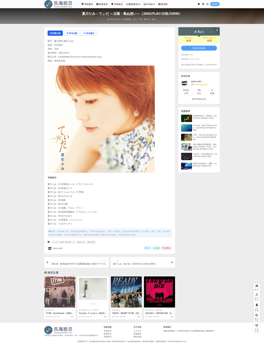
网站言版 (137, 336)
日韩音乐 (118, 4)
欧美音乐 (103, 4)
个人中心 (137, 331)
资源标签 (137, 333)
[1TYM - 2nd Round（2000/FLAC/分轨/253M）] (59, 292)
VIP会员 (190, 38)
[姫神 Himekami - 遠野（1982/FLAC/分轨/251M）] (186, 166)
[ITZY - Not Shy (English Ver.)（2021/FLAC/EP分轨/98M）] (186, 137)
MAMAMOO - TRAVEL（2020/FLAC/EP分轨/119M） (205, 116)
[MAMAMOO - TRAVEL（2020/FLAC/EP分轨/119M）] (186, 118)
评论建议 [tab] (90, 33)
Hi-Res (149, 4)
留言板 (164, 4)
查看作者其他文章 (199, 99)
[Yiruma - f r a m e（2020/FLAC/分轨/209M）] (93, 292)
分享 (148, 248)
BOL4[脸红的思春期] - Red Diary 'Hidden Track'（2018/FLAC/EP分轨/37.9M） (205, 146)
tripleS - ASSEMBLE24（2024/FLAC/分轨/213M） (205, 155)
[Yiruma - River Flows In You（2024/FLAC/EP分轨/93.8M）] (186, 128)
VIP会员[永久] (211, 38)
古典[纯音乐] (132, 4)
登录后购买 (200, 48)
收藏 (158, 248)
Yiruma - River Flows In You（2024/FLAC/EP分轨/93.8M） (205, 127)
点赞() (167, 248)
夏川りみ (81, 242)
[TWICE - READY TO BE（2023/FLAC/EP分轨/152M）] (126, 292)
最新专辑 (159, 310)
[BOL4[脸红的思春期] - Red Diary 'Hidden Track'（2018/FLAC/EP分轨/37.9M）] (186, 147)
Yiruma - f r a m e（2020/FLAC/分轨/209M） (93, 314)
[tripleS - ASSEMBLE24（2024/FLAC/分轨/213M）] (186, 156)
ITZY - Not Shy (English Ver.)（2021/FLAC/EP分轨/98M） (205, 137)
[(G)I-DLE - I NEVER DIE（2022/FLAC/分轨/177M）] (159, 292)
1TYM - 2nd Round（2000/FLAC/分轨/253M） (59, 314)
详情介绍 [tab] (56, 33)
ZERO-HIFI (57, 248)
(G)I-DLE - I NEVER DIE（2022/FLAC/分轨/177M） (158, 314)
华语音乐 (88, 4)
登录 (216, 4)
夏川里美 (91, 242)
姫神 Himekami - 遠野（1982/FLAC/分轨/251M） (205, 164)
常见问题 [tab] (73, 33)
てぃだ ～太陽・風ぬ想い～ (63, 242)
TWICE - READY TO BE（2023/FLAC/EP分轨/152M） (126, 314)
